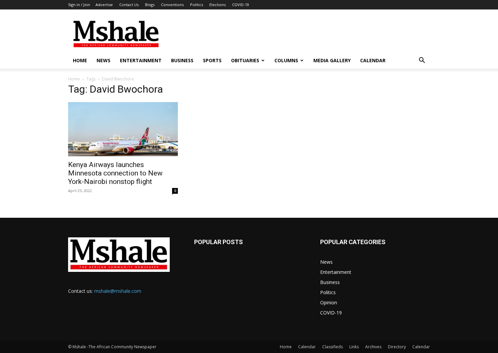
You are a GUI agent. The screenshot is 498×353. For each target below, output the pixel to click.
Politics (196, 4)
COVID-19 (240, 4)
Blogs (149, 4)
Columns (286, 60)
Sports (212, 60)
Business (182, 60)
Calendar (373, 60)
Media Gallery (332, 60)
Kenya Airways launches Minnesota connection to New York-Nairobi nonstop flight (115, 173)
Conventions (172, 4)
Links (354, 347)
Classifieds (332, 347)
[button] (422, 61)
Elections (217, 4)
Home (80, 60)
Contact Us (129, 4)
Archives (373, 347)
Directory (397, 347)
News (103, 60)
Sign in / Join (79, 4)
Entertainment (141, 60)
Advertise (104, 4)
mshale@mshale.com (117, 291)
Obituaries (245, 60)
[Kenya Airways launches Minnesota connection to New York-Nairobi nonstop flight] (123, 129)
